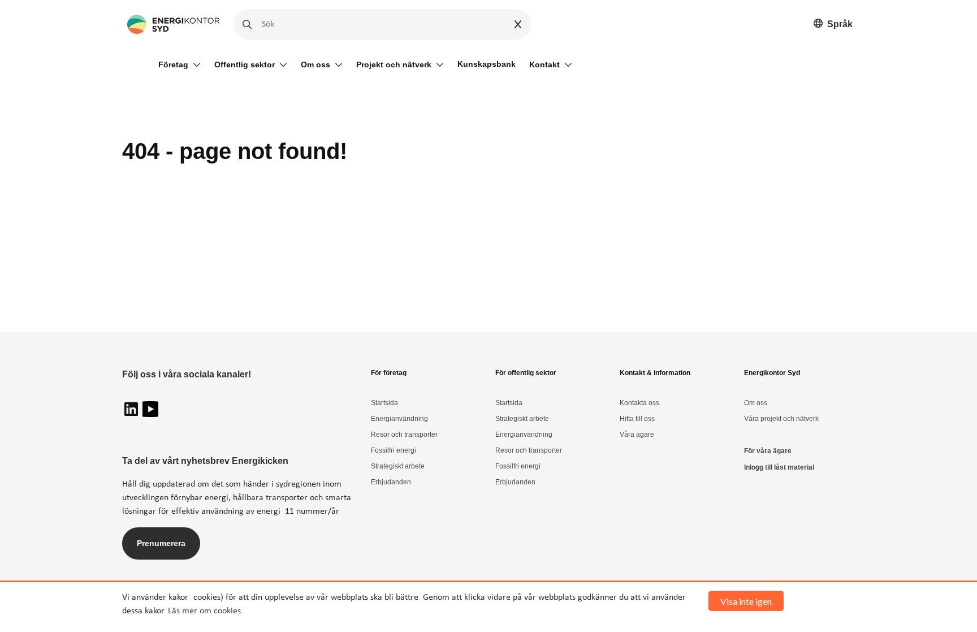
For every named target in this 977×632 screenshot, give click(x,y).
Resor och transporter (404, 434)
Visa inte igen (746, 601)
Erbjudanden (391, 482)
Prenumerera (161, 543)
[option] (833, 25)
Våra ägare (637, 434)
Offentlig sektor (244, 64)
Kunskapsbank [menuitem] (486, 63)
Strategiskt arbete (398, 466)
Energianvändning (399, 419)
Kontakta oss (639, 403)
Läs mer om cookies (204, 611)
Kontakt (544, 64)
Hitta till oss (637, 419)
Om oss (315, 64)
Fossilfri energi (393, 450)
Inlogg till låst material (779, 467)
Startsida (384, 403)
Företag (173, 64)
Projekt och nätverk (393, 64)
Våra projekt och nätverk (781, 419)
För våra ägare (768, 451)
